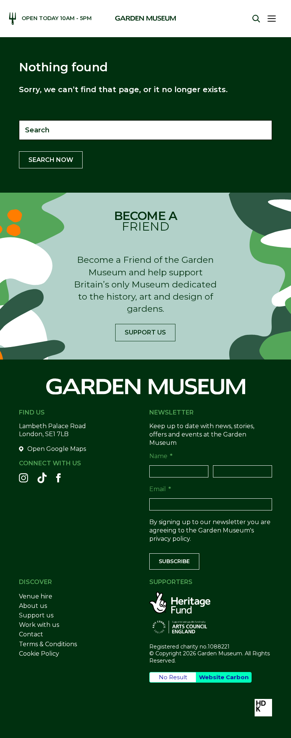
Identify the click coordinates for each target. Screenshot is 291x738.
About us (33, 605)
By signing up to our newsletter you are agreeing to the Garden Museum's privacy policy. (210, 530)
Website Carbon (224, 677)
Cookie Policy (39, 653)
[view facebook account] (58, 477)
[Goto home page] (145, 18)
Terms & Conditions (48, 644)
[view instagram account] (23, 477)
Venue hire (35, 596)
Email (160, 489)
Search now (50, 159)
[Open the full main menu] (275, 18)
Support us (145, 332)
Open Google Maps (56, 448)
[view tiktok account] (42, 478)
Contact (31, 634)
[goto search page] (256, 18)
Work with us (39, 624)
